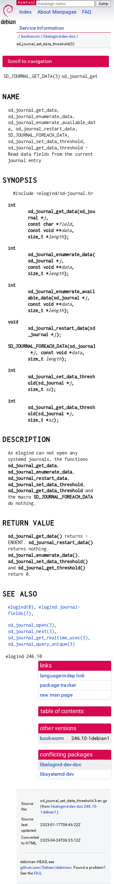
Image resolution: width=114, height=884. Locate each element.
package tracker (58, 685)
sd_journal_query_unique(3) (41, 644)
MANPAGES (28, 2)
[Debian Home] (8, 13)
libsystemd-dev (57, 774)
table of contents (62, 711)
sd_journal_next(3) (31, 631)
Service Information (41, 28)
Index (25, 12)
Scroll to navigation (30, 61)
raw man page (56, 695)
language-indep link (62, 676)
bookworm (30, 36)
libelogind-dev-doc (59, 36)
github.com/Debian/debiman (46, 867)
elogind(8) (21, 607)
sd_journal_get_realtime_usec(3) (48, 637)
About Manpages (56, 12)
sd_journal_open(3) (31, 625)
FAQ (86, 12)
